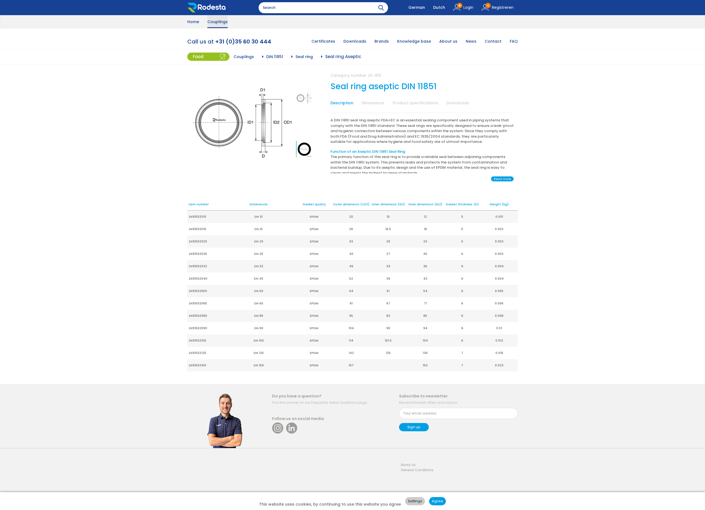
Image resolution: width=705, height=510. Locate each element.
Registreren (503, 7)
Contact (493, 41)
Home (193, 21)
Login (468, 7)
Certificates (323, 41)
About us (448, 41)
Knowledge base (414, 41)
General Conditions (417, 470)
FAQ (514, 41)
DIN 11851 (274, 56)
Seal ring (304, 56)
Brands (382, 41)
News (471, 41)
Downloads (354, 41)
